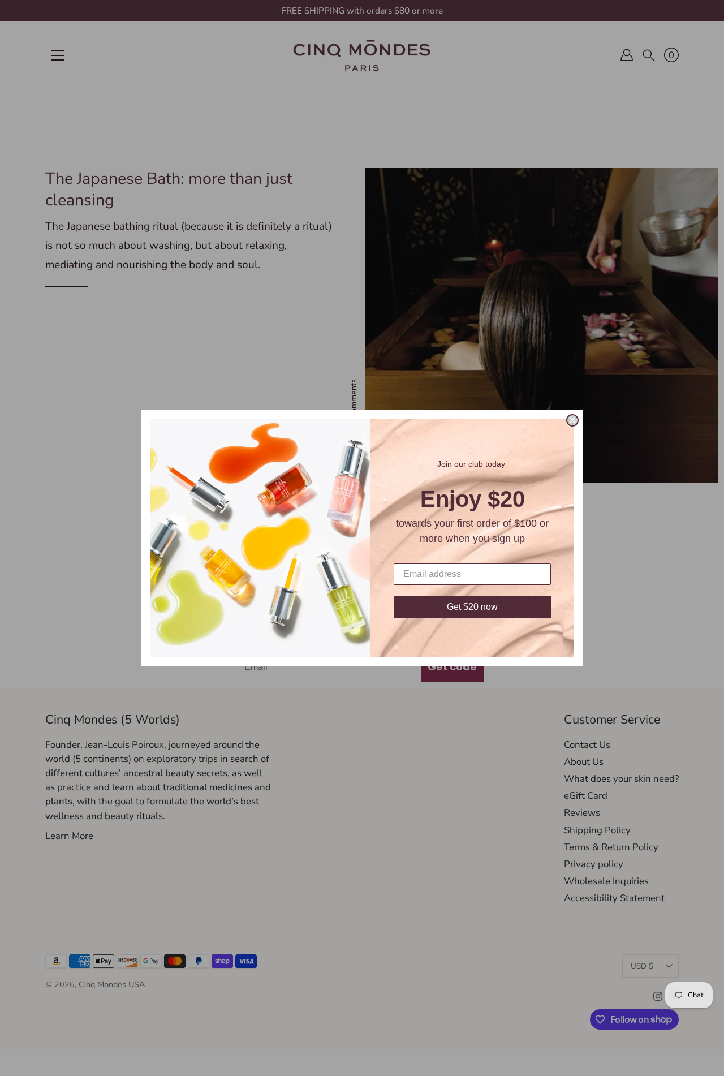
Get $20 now (472, 607)
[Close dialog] (572, 420)
